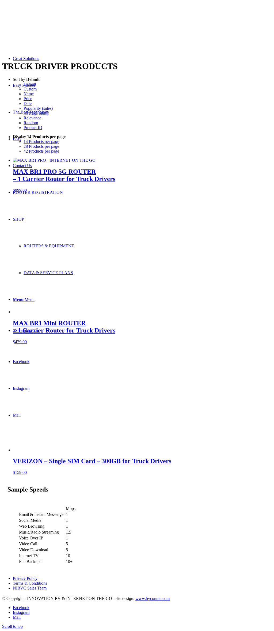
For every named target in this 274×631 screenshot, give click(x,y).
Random (31, 122)
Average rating (36, 113)
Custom (30, 89)
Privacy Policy (25, 578)
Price (28, 98)
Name (29, 94)
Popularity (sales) (38, 108)
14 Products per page (41, 141)
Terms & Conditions (30, 583)
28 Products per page (41, 146)
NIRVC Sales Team (30, 588)
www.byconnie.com (152, 598)
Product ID (33, 127)
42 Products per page (41, 151)
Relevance (32, 118)
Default (30, 84)
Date (28, 103)
